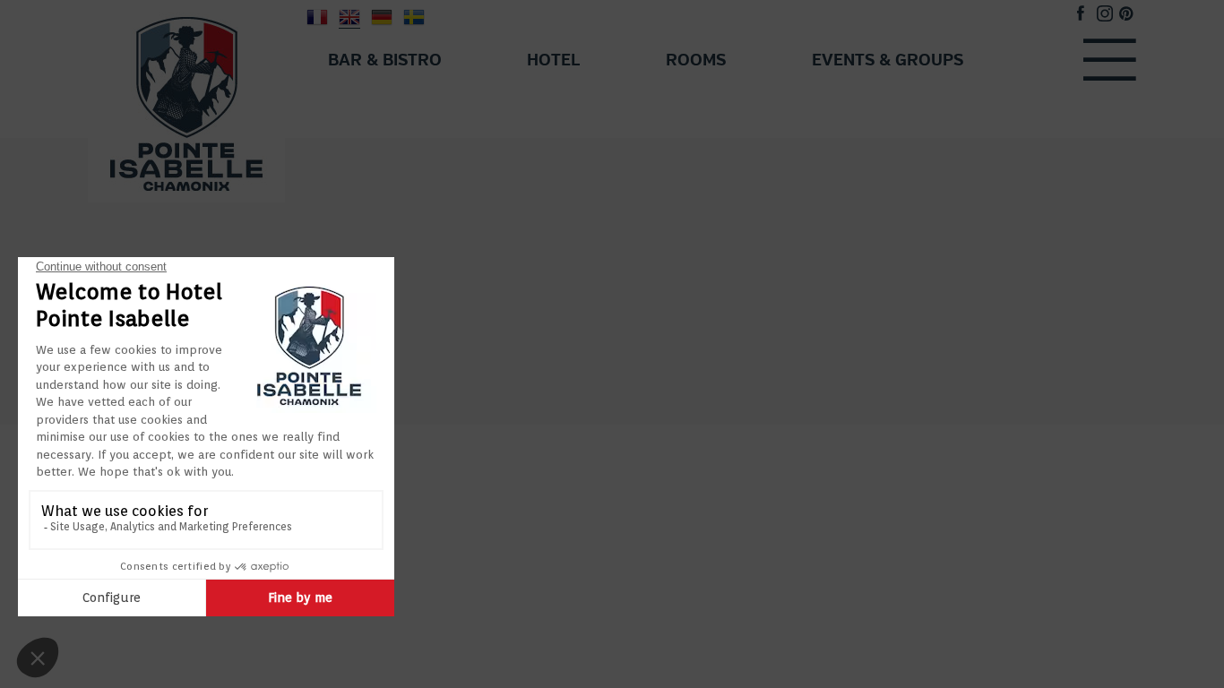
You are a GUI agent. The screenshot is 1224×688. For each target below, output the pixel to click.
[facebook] (1080, 15)
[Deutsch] (381, 17)
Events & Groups (887, 60)
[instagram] (1105, 15)
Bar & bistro (385, 60)
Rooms (696, 60)
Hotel (553, 60)
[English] (349, 17)
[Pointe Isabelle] (186, 100)
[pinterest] (1126, 15)
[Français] (317, 17)
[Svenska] (414, 17)
